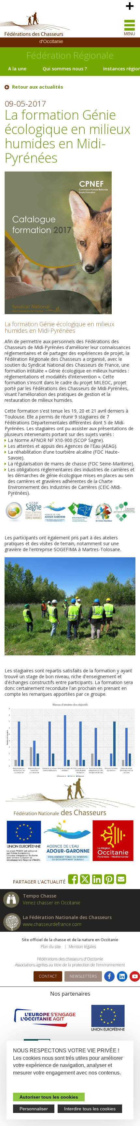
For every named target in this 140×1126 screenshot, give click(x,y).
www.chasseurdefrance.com (52, 924)
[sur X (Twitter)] (85, 879)
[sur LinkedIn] (97, 879)
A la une (17, 69)
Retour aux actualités (37, 87)
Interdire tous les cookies (90, 1108)
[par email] (121, 879)
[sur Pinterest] (109, 879)
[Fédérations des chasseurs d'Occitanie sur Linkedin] (122, 976)
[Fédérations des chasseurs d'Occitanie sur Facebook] (109, 976)
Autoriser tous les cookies (49, 1097)
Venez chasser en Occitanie (51, 902)
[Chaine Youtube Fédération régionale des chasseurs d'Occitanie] (135, 976)
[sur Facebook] (73, 879)
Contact (48, 976)
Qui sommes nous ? (65, 69)
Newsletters (83, 976)
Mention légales (82, 946)
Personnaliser (34, 1108)
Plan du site (51, 946)
